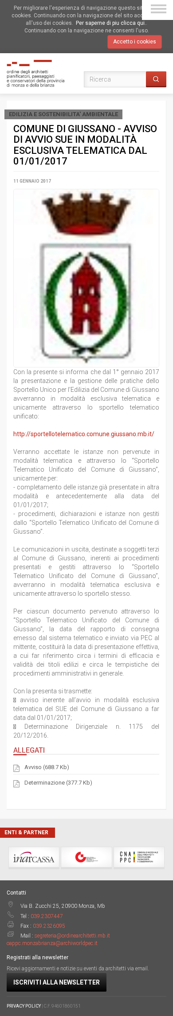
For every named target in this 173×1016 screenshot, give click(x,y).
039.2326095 (49, 926)
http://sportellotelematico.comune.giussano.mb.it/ (83, 434)
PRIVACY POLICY (24, 1006)
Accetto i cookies (134, 42)
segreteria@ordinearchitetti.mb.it (72, 936)
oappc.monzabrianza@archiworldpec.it (52, 943)
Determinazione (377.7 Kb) (58, 782)
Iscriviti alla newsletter (56, 982)
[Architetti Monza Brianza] (35, 72)
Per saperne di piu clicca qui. (111, 23)
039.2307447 (47, 916)
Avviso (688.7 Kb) (46, 767)
